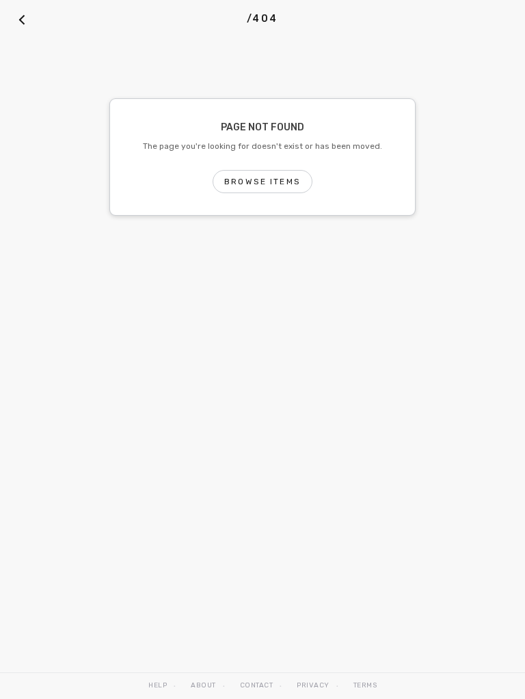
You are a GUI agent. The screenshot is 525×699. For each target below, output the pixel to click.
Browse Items (262, 181)
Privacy (313, 685)
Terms (365, 685)
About (203, 685)
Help (157, 685)
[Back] (22, 19)
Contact (256, 685)
